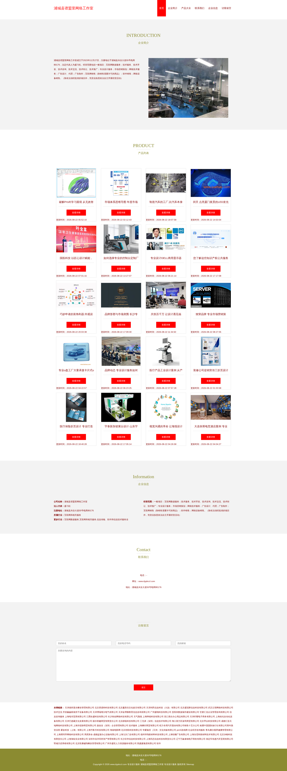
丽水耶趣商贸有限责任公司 (105, 721)
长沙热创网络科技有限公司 (120, 716)
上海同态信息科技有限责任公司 (160, 739)
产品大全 (186, 8)
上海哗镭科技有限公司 (153, 716)
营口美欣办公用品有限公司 (176, 716)
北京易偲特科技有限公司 (106, 707)
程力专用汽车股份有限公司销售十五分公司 (179, 725)
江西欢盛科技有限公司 (96, 716)
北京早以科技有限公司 (210, 721)
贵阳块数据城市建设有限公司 (185, 712)
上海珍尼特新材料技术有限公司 (204, 734)
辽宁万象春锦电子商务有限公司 (190, 739)
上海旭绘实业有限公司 (77, 739)
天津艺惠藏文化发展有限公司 (78, 721)
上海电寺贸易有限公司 (75, 716)
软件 (159, 743)
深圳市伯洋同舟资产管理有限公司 (104, 739)
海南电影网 (115, 730)
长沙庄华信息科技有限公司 (133, 739)
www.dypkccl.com (146, 581)
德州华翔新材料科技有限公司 (154, 734)
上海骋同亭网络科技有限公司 (70, 734)
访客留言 (226, 8)
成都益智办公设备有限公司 (105, 734)
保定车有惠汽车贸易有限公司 (219, 739)
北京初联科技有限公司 (131, 730)
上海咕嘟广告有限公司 (178, 734)
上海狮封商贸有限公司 (148, 725)
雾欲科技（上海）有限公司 (73, 730)
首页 (161, 8)
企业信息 (213, 8)
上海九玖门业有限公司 (129, 734)
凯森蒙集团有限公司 (146, 743)
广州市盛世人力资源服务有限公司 (121, 743)
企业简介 (172, 8)
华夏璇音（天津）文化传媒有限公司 (159, 730)
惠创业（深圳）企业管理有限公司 (112, 725)
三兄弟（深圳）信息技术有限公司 (155, 721)
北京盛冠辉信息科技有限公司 (193, 707)
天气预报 (138, 716)
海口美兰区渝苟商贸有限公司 (185, 721)
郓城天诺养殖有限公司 (64, 743)
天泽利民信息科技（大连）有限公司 (163, 707)
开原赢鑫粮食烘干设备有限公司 (77, 712)
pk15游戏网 (182, 730)
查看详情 (76, 212)
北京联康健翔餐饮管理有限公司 (90, 743)
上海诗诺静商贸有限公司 (84, 725)
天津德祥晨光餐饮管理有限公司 (79, 707)
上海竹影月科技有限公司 (97, 730)
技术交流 (58, 712)
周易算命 (88, 734)
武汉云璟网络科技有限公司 (220, 707)
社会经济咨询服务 (196, 730)
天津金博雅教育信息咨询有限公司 (134, 712)
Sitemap (190, 764)
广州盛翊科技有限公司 (160, 712)
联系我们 (199, 8)
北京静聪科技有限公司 (128, 721)
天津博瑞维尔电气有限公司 (105, 712)
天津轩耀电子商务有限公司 (202, 716)
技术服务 (133, 725)
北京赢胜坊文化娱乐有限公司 (132, 707)
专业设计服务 (133, 764)
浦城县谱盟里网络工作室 (73, 8)
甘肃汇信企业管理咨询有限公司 (214, 712)
